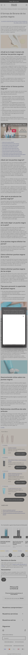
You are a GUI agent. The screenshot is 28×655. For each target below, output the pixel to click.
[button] (23, 316)
